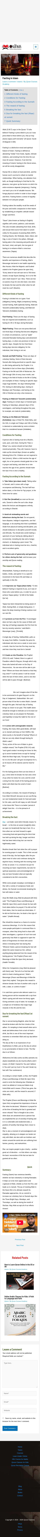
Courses (20, 1453)
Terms (20, 1527)
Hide (21, 90)
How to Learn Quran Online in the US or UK (19, 1265)
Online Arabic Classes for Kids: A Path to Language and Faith (19, 1297)
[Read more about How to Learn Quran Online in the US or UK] (20, 1281)
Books (20, 1492)
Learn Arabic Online (20, 1456)
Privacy (20, 1530)
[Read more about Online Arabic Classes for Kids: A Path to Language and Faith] (20, 1320)
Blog (20, 1486)
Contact (20, 1496)
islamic (19, 82)
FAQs (20, 1524)
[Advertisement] (20, 21)
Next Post (20, 1245)
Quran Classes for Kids (20, 1462)
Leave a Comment (9, 82)
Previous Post (20, 1239)
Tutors (20, 1450)
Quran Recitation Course (20, 1465)
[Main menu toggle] (35, 46)
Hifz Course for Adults (20, 1459)
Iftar (4, 822)
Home (20, 1447)
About (20, 1489)
